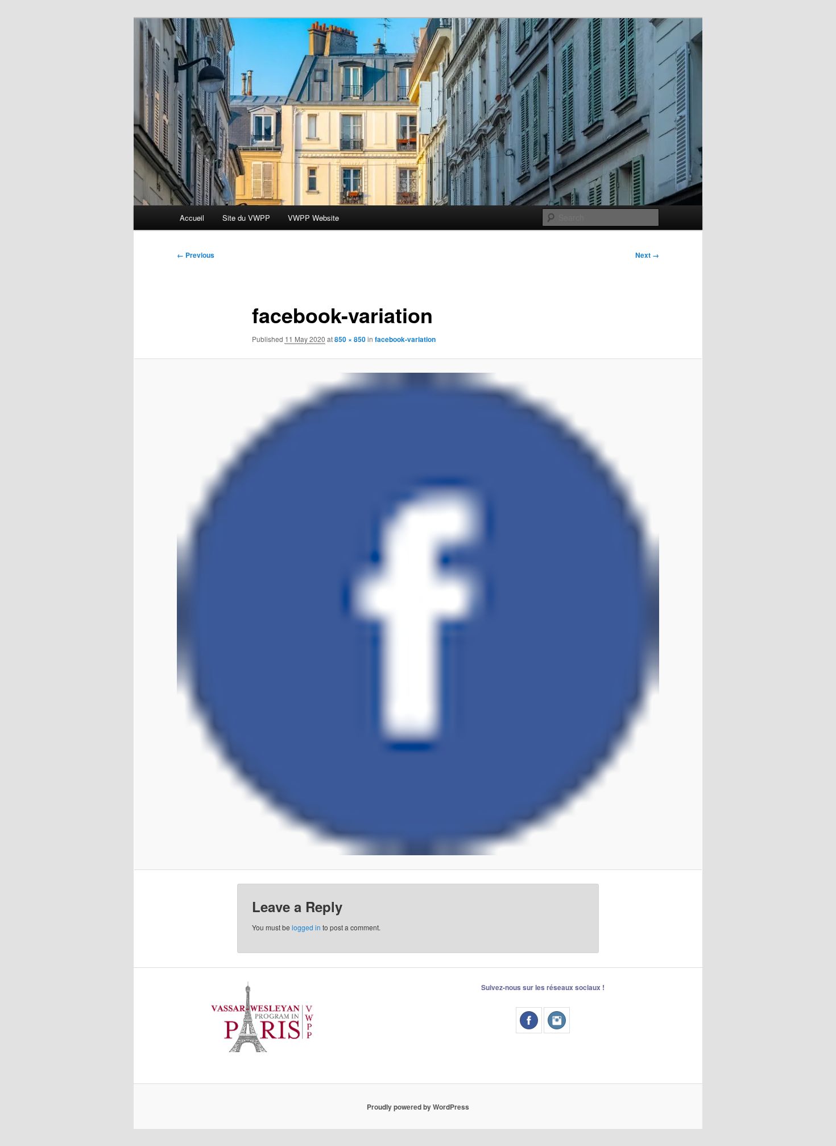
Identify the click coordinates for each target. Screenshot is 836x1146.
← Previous (195, 255)
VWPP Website (313, 217)
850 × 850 (350, 339)
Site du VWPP (246, 217)
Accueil (192, 217)
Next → (647, 255)
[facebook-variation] (418, 614)
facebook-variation (405, 339)
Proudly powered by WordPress (418, 1107)
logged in (306, 927)
